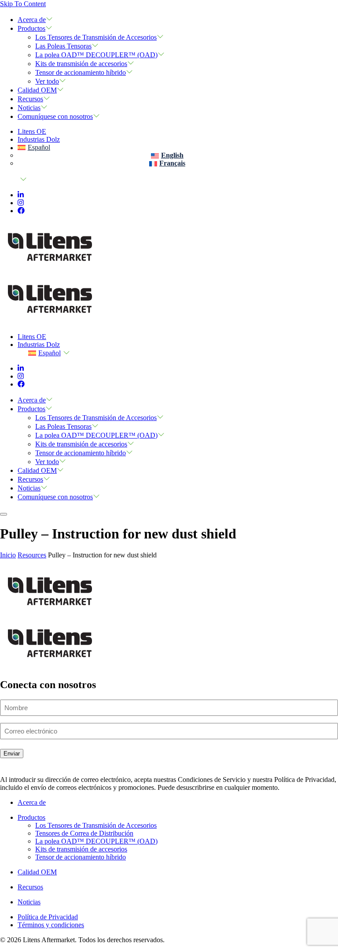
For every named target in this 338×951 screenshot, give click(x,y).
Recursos (30, 99)
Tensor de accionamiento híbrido (80, 72)
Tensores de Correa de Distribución (84, 833)
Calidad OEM (37, 90)
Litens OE (32, 131)
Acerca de (32, 19)
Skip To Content (23, 3)
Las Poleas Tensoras (63, 46)
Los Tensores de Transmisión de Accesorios (96, 37)
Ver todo (47, 81)
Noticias (29, 107)
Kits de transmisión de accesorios (81, 63)
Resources (32, 555)
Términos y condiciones (51, 925)
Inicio (8, 555)
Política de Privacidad (48, 917)
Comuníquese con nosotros (55, 116)
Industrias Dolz (39, 139)
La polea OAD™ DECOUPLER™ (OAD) (96, 55)
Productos (31, 28)
